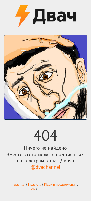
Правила (34, 184)
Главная (19, 184)
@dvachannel (45, 167)
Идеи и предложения (60, 184)
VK (33, 189)
